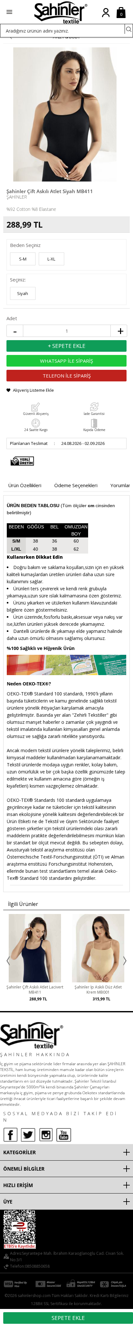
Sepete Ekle (68, 1318)
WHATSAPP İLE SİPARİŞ (66, 361)
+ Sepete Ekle (67, 345)
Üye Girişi (105, 17)
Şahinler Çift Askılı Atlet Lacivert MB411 (34, 990)
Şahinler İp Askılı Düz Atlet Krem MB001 (98, 990)
